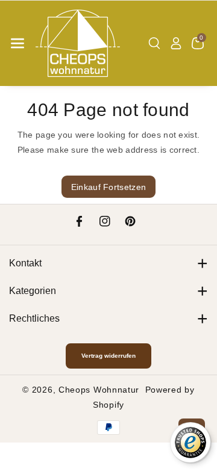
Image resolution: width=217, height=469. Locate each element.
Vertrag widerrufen (108, 355)
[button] (17, 43)
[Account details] (176, 43)
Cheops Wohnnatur (98, 389)
